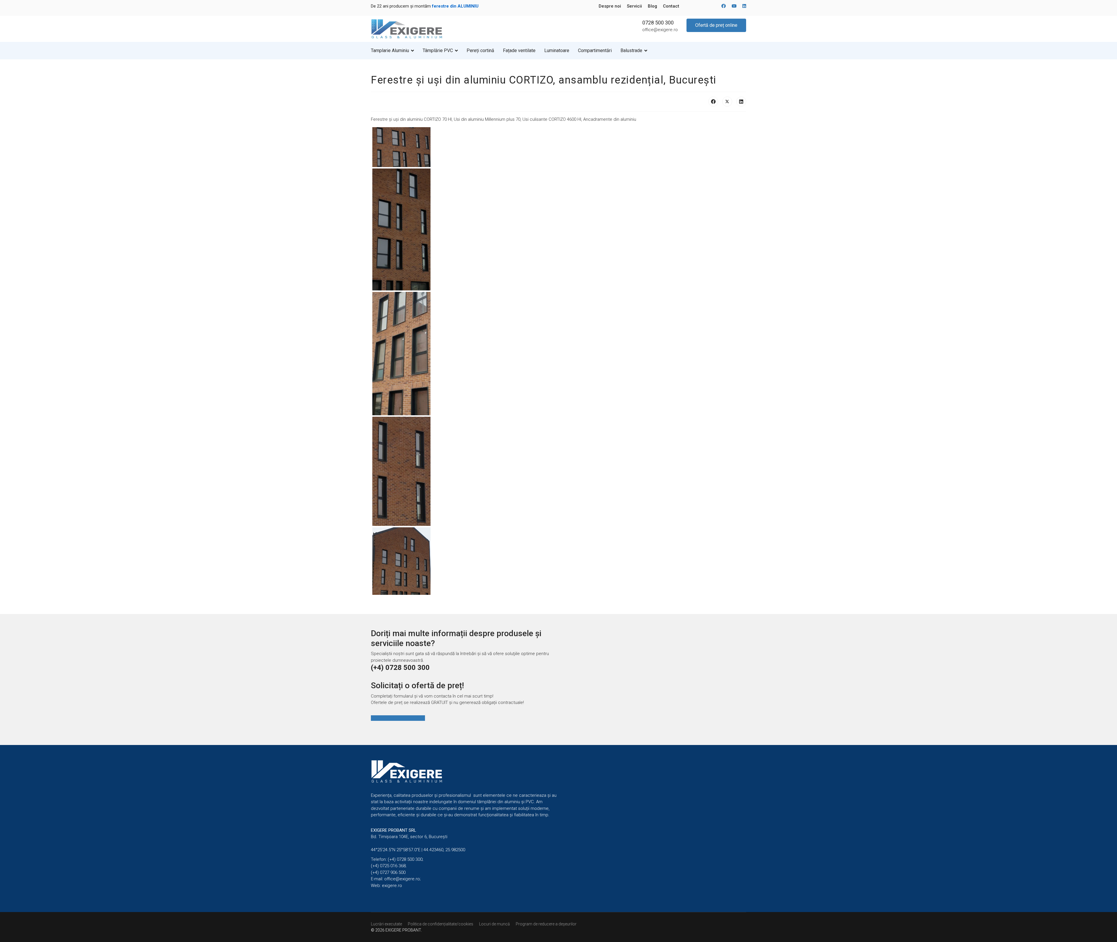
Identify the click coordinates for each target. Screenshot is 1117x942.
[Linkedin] (744, 6)
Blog (652, 6)
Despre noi (610, 6)
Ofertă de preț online (716, 25)
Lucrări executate (386, 924)
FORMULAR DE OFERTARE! (398, 718)
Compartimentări (595, 50)
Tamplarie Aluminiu (390, 50)
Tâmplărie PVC (438, 50)
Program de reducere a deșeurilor (546, 924)
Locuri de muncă (494, 924)
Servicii (634, 6)
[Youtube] (734, 6)
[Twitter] (727, 102)
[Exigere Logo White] (464, 771)
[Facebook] (723, 6)
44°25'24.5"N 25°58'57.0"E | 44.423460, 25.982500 (418, 849)
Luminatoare (556, 50)
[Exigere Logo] (407, 28)
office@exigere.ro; (402, 878)
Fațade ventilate (519, 50)
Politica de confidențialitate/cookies (440, 924)
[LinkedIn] (741, 102)
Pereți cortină (480, 50)
